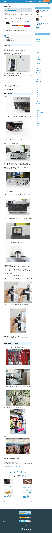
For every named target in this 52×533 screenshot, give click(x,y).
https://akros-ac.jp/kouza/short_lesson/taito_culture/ (12, 466)
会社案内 (4, 519)
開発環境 (37, 79)
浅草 (22, 476)
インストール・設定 (39, 86)
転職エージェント (38, 114)
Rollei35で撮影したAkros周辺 (10, 40)
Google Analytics (39, 96)
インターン (37, 123)
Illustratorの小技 (38, 107)
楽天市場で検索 (14, 25)
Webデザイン (38, 41)
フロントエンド (38, 65)
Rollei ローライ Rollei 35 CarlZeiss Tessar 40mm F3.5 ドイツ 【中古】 (21, 22)
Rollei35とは (7, 37)
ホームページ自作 (38, 119)
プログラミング (38, 77)
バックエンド (38, 66)
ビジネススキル (38, 52)
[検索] (49, 3)
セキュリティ (38, 101)
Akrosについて (38, 72)
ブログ (37, 1)
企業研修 (40, 1)
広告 (36, 99)
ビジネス (37, 44)
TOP (27, 1)
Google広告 (38, 116)
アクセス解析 (38, 94)
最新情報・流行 (38, 43)
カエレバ (15, 23)
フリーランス (38, 55)
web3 (37, 105)
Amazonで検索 (21, 25)
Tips (36, 54)
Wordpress (37, 68)
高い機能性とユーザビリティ (11, 38)
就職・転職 (37, 57)
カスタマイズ (38, 88)
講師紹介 (34, 1)
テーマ (37, 92)
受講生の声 (30, 1)
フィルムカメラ (30, 476)
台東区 (25, 476)
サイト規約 (4, 521)
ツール (37, 46)
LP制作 (37, 121)
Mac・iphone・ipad (39, 103)
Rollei (20, 476)
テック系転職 (38, 108)
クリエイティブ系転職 (39, 112)
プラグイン (37, 90)
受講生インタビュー (39, 74)
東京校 (9, 10)
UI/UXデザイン (38, 39)
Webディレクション (39, 81)
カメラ (15, 10)
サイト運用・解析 (38, 70)
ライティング (38, 63)
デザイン (37, 37)
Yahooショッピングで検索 (27, 26)
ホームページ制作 (38, 117)
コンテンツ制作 (12, 10)
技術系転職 (37, 110)
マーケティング (38, 50)
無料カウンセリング (46, 1)
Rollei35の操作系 (8, 39)
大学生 (37, 125)
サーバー (37, 83)
